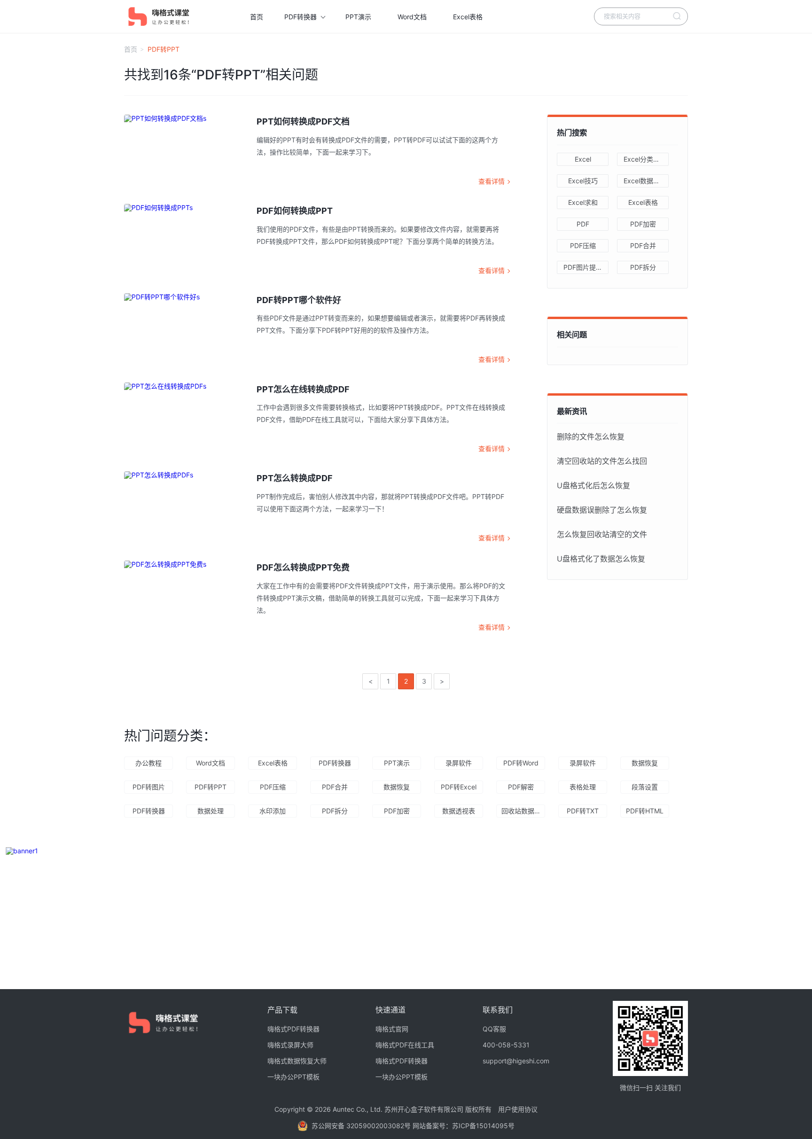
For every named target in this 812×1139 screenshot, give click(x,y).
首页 (256, 17)
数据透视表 (458, 811)
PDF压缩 (583, 246)
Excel (583, 159)
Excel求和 (583, 202)
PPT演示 (358, 17)
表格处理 (583, 787)
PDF (583, 224)
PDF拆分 (643, 267)
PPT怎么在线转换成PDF (303, 389)
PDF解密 (521, 787)
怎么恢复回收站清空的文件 (602, 534)
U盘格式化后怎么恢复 (593, 485)
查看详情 (491, 181)
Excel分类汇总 (645, 159)
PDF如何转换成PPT (295, 211)
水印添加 (272, 811)
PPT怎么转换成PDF (295, 478)
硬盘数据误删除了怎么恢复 (602, 510)
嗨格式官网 (391, 1029)
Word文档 (412, 17)
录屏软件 (458, 763)
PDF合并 (643, 246)
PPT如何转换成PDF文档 (303, 121)
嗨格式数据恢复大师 (297, 1061)
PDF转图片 (149, 787)
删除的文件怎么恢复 (591, 436)
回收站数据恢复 (523, 811)
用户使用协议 (518, 1109)
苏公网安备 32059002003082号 (362, 1126)
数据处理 (210, 811)
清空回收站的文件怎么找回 (602, 461)
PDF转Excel (458, 787)
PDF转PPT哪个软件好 (299, 300)
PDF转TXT (583, 811)
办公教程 (148, 763)
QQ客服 (494, 1029)
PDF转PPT (210, 787)
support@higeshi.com (516, 1061)
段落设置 (645, 787)
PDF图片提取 (582, 267)
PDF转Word (521, 763)
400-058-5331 (506, 1045)
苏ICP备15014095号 (483, 1126)
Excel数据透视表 (646, 181)
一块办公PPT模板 (293, 1077)
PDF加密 (643, 224)
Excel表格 (468, 17)
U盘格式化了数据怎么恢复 (601, 558)
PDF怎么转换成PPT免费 (303, 567)
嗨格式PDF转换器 (293, 1029)
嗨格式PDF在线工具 (404, 1045)
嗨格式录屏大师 (290, 1045)
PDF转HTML (645, 811)
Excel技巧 (583, 181)
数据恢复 (645, 763)
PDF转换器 (300, 17)
